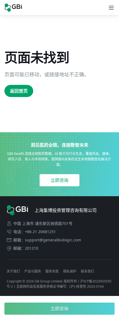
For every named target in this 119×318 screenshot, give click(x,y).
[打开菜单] (111, 7)
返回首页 (19, 91)
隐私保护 (69, 271)
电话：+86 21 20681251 (34, 231)
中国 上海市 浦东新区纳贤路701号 (43, 223)
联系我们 (87, 271)
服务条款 (52, 271)
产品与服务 (32, 271)
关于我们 (13, 271)
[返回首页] (13, 7)
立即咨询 (59, 180)
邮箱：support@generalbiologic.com (47, 240)
